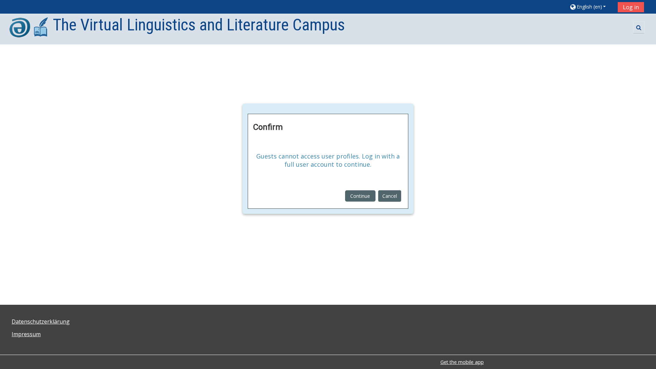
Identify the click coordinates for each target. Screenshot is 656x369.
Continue (360, 196)
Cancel (389, 196)
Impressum (26, 334)
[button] (591, 7)
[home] (29, 28)
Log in (631, 7)
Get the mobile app (462, 362)
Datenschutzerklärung (41, 321)
